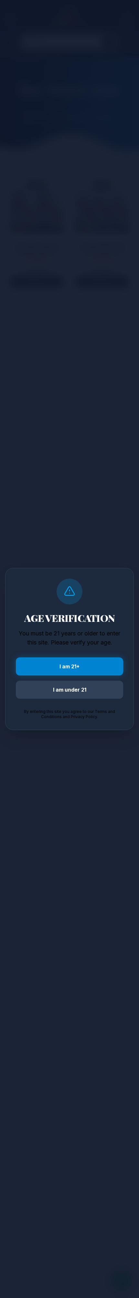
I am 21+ (69, 666)
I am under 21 (69, 689)
